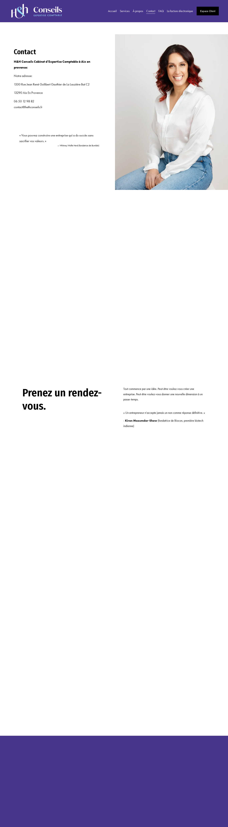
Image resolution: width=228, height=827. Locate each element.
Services (125, 11)
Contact (150, 11)
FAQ (161, 11)
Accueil (112, 11)
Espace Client (207, 11)
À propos (138, 11)
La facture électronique (180, 11)
